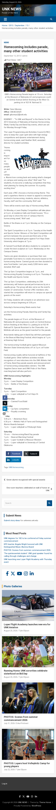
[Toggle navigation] (5, 19)
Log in (4, 783)
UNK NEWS (11, 9)
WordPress (36, 806)
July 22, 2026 (9, 770)
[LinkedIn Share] (5, 408)
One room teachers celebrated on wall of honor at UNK (28, 489)
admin (24, 56)
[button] (4, 413)
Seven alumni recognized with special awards (26, 480)
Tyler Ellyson (24, 631)
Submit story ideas (12, 520)
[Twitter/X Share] (5, 403)
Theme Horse (45, 802)
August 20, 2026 (10, 631)
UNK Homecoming (16, 467)
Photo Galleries (13, 586)
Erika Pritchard (22, 723)
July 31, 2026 (9, 723)
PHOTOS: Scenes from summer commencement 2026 (27, 550)
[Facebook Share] (5, 397)
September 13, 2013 (12, 56)
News (6, 42)
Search (49, 503)
